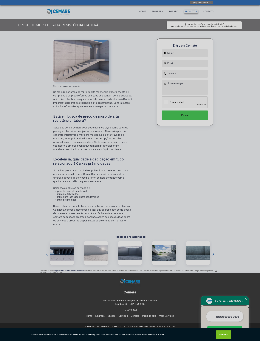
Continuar (223, 334)
